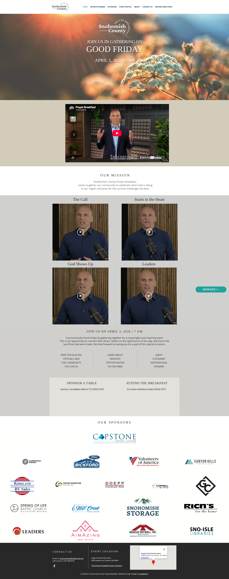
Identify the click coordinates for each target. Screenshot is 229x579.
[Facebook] (54, 566)
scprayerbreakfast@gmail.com (72, 558)
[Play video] (80, 232)
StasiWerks (143, 574)
